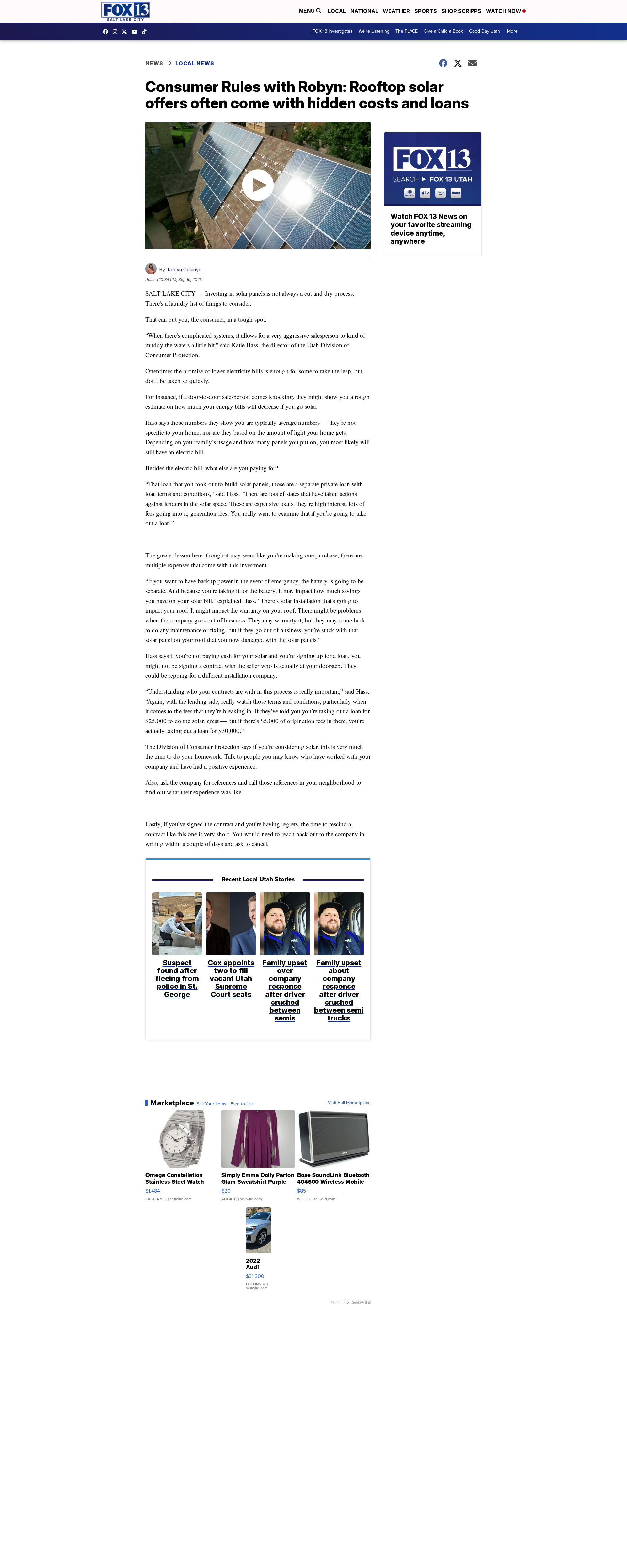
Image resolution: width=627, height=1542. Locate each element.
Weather (396, 11)
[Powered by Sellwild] (361, 1302)
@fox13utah (146, 31)
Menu (307, 11)
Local (337, 11)
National (364, 11)
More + (514, 31)
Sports (425, 11)
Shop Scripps (461, 11)
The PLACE (406, 31)
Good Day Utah (484, 31)
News (154, 63)
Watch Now (504, 11)
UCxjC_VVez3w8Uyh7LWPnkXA (136, 31)
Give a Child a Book (443, 31)
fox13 (126, 31)
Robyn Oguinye (184, 269)
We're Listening (374, 31)
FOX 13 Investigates (333, 31)
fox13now (117, 31)
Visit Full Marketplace (349, 1103)
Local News (194, 63)
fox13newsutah (107, 31)
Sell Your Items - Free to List (225, 1104)
